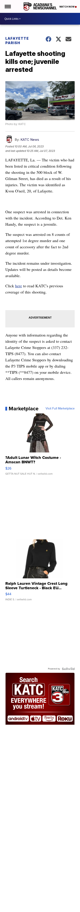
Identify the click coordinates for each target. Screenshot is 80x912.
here (18, 285)
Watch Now (67, 6)
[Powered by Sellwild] (68, 668)
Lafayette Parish (17, 40)
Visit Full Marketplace (60, 408)
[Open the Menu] (7, 6)
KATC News (29, 139)
